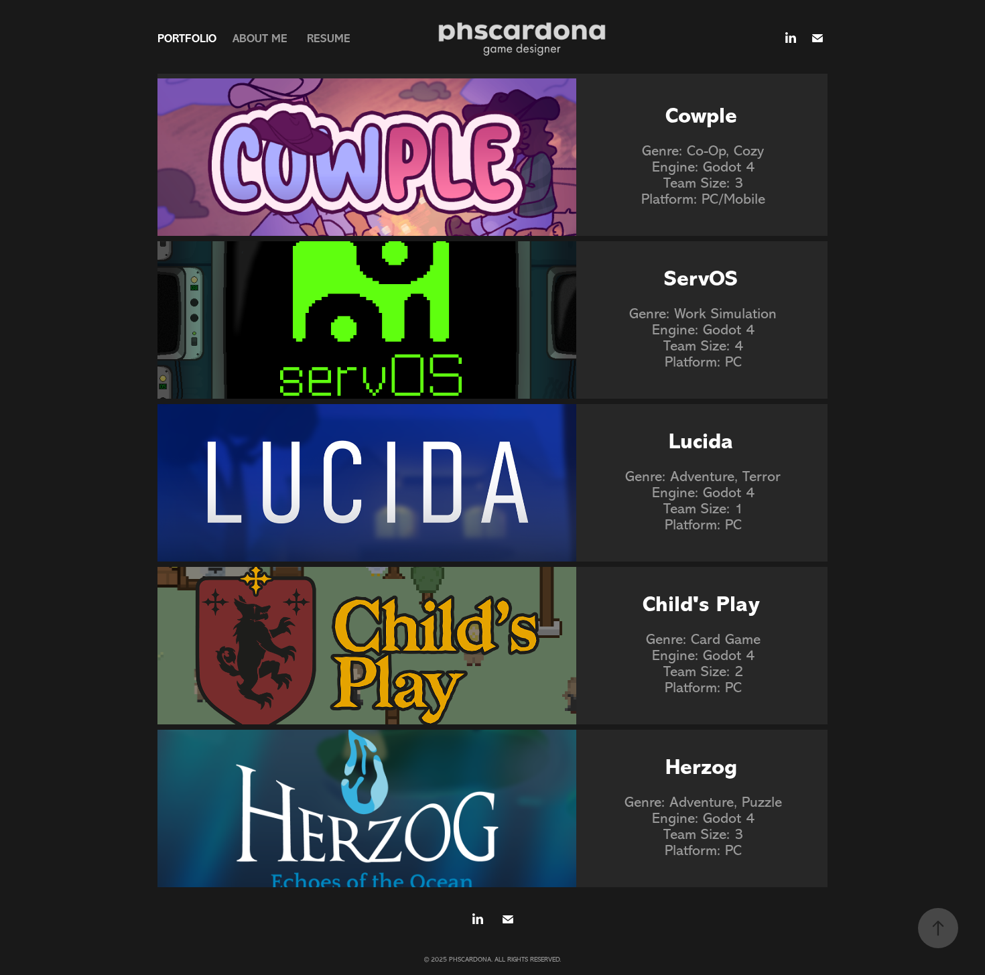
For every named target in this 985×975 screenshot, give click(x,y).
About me (260, 38)
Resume (328, 38)
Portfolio (186, 38)
